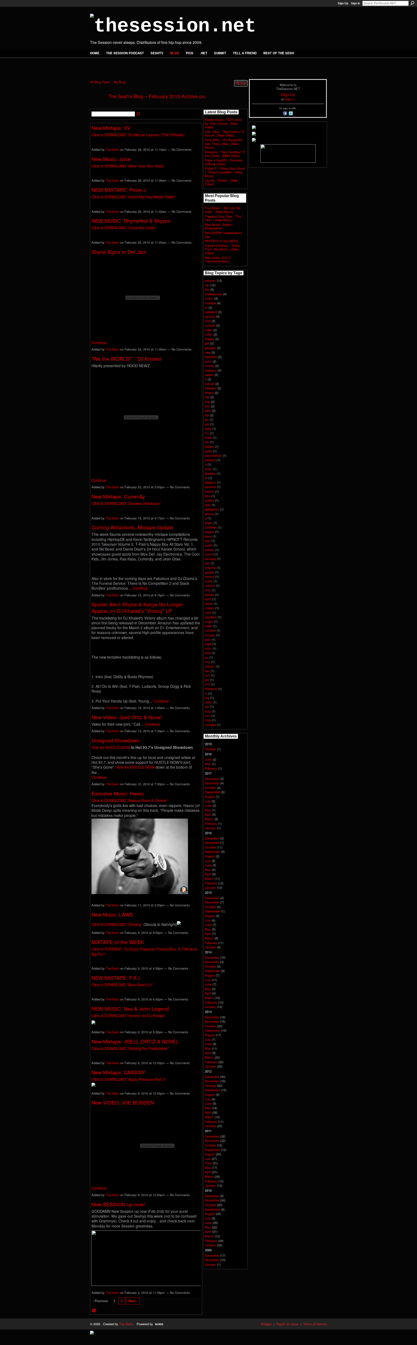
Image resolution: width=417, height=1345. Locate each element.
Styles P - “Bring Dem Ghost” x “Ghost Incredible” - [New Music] (225, 172)
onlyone (210, 567)
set (207, 706)
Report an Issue (287, 1324)
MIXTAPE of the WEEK (117, 941)
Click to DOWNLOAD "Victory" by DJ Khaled (128, 1015)
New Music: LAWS (112, 914)
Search (412, 3)
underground (213, 294)
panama (210, 486)
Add (243, 83)
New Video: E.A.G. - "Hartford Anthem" (219, 259)
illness (209, 392)
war (207, 563)
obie (208, 652)
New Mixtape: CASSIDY (118, 1072)
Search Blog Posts (138, 114)
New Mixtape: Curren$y (118, 496)
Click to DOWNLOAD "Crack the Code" (123, 227)
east (208, 410)
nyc (207, 675)
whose (209, 513)
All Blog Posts (100, 82)
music (209, 298)
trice (208, 720)
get (207, 343)
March (209, 819)
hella (208, 428)
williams (210, 482)
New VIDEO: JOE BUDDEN (122, 1102)
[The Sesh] (97, 106)
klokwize (211, 688)
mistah (209, 383)
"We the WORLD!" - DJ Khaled (126, 358)
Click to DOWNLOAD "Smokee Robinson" (126, 503)
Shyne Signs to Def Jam (118, 251)
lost (207, 406)
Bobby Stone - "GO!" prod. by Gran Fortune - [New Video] (223, 123)
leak (208, 505)
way (207, 540)
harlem (209, 491)
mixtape (210, 303)
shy (207, 661)
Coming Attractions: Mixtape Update (132, 527)
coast (209, 334)
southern (211, 527)
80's (207, 496)
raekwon (210, 388)
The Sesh (112, 149)
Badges (266, 1324)
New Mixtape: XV (111, 127)
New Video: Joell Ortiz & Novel (126, 717)
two (207, 671)
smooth (210, 325)
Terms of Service (315, 1324)
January (210, 828)
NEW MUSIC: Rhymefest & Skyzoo (131, 220)
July (208, 801)
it (206, 379)
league (209, 531)
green (209, 522)
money (209, 365)
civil (207, 715)
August (210, 796)
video (208, 330)
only (208, 590)
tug (207, 697)
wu (207, 419)
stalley (209, 500)
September (212, 792)
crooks (209, 608)
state (208, 437)
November (212, 783)
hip (207, 415)
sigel (208, 643)
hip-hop (210, 316)
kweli (208, 626)
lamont (209, 576)
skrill (208, 599)
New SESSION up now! (118, 1204)
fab (207, 397)
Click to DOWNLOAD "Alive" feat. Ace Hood (127, 165)
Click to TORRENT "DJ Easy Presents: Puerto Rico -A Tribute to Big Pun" (144, 951)
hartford (210, 460)
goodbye (211, 617)
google (209, 572)
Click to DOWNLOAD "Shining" (116, 924)
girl (207, 679)
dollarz (209, 446)
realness (211, 370)
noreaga (210, 724)
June (208, 759)
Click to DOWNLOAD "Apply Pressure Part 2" (128, 1079)
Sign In (355, 3)
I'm (207, 433)
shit (207, 684)
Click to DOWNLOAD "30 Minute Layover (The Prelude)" (138, 134)
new (207, 352)
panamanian (213, 455)
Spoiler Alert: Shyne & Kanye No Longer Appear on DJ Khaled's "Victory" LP (137, 607)
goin (208, 639)
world (208, 451)
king (208, 711)
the (207, 289)
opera (209, 545)
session (210, 280)
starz (208, 469)
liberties (210, 473)
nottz (208, 702)
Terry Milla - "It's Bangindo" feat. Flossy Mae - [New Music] (224, 144)
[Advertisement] (146, 65)
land (208, 320)
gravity (209, 549)
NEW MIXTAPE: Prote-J (118, 189)
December (212, 778)
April (208, 814)
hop (207, 401)
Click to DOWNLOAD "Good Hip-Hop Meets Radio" (133, 196)
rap (207, 285)
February (211, 768)
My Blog (119, 82)
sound (209, 554)
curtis (209, 581)
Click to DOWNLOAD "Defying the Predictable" (130, 1048)
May (208, 764)
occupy (210, 635)
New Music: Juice (111, 158)
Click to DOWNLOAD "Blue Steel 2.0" (122, 984)
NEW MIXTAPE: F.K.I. (116, 977)
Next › (133, 1300)
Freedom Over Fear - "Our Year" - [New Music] (223, 218)
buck (208, 361)
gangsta (210, 347)
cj (206, 693)
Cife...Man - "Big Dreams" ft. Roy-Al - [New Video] (225, 133)
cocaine (210, 630)
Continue (99, 342)
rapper (209, 374)
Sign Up (343, 3)
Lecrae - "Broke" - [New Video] (221, 182)
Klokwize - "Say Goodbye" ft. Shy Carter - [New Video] (225, 154)
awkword (211, 312)
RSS (94, 1311)
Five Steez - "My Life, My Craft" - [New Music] (223, 210)
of (206, 307)
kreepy (209, 339)
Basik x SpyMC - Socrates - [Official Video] (224, 162)
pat (207, 424)
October (210, 749)
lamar (209, 603)
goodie (209, 594)
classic (210, 666)
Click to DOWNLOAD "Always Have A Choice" (129, 800)
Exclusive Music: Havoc (117, 793)
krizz (208, 648)
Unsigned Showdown (115, 740)
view (208, 612)
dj (206, 478)
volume (210, 585)
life (207, 442)
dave (208, 536)
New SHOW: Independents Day (223, 234)
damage (210, 558)
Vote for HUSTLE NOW (110, 747)
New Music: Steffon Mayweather (218, 226)
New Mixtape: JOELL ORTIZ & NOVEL (135, 1041)
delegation (212, 509)
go (206, 657)
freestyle (211, 356)
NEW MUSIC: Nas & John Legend (130, 1008)
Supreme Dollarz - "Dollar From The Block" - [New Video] (222, 249)
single (209, 621)
